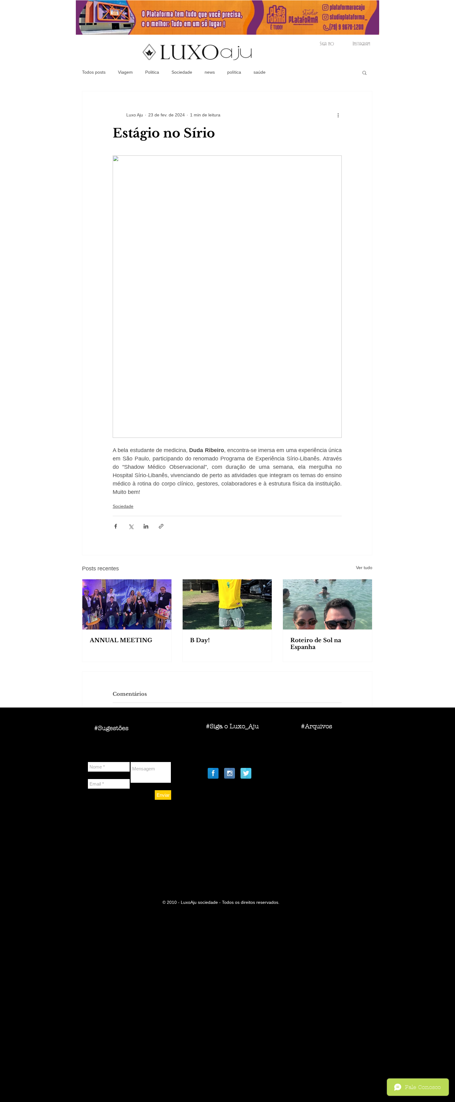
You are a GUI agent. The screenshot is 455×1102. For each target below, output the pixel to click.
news (210, 72)
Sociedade (181, 72)
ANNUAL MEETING (121, 640)
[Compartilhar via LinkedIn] (146, 526)
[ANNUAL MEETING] (126, 604)
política (234, 72)
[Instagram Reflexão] (229, 773)
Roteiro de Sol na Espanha (315, 644)
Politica (152, 72)
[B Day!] (227, 604)
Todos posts (94, 72)
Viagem (125, 72)
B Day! (200, 640)
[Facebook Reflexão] (213, 773)
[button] (364, 72)
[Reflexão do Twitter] (245, 773)
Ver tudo (364, 567)
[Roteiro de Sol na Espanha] (327, 604)
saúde (260, 72)
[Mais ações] (338, 115)
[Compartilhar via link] (161, 526)
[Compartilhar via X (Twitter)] (131, 526)
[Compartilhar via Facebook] (116, 526)
